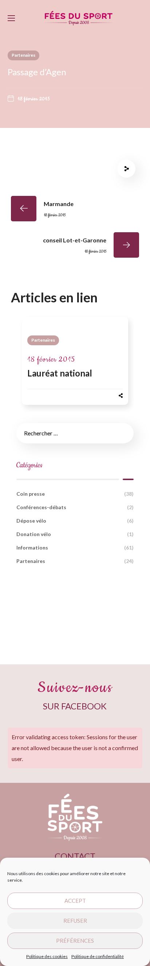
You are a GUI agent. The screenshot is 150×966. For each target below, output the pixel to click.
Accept (75, 900)
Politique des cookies (47, 956)
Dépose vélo (75, 521)
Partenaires (23, 55)
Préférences (75, 940)
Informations (75, 547)
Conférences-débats (75, 507)
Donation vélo (75, 534)
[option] (75, 364)
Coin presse (75, 494)
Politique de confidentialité (97, 956)
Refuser (75, 920)
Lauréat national (59, 373)
